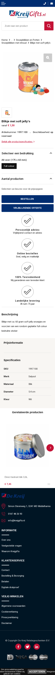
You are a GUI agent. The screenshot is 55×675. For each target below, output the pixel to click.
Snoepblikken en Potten (28, 40)
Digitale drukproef (10, 587)
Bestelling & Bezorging (13, 575)
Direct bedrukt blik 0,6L (16, 477)
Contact (5, 570)
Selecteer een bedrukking (17, 153)
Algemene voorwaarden (13, 606)
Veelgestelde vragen (12, 545)
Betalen (5, 581)
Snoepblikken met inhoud (14, 42)
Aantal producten (12, 178)
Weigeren (51, 672)
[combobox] (23, 25)
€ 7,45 (8, 484)
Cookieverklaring (10, 611)
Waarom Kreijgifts (11, 551)
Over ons (6, 540)
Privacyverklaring (10, 617)
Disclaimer (7, 623)
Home (5, 40)
